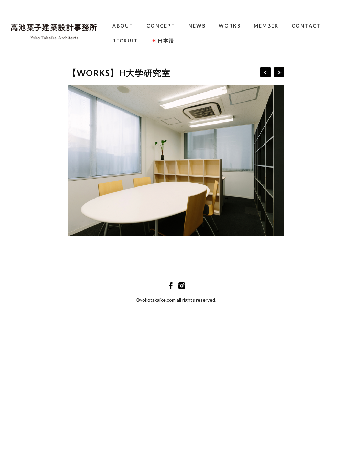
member (266, 26)
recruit (125, 40)
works (230, 26)
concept (160, 26)
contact (306, 26)
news (197, 26)
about (122, 26)
